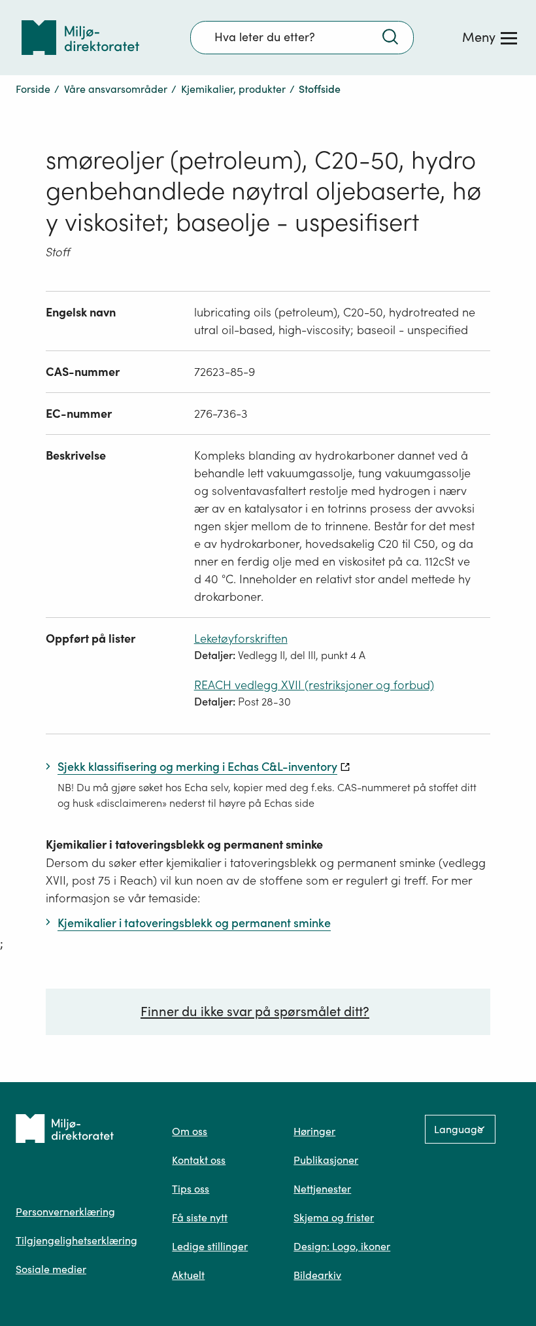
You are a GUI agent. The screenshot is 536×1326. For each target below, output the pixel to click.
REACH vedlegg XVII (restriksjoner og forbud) (314, 684)
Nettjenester (322, 1188)
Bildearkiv (317, 1275)
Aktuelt (188, 1275)
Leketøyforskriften (241, 638)
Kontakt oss (199, 1159)
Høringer (314, 1131)
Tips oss (190, 1188)
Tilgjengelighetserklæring (76, 1240)
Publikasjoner (325, 1159)
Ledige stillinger (210, 1246)
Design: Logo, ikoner (341, 1246)
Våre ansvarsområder (115, 88)
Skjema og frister (333, 1217)
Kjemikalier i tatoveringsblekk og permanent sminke (184, 844)
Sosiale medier (51, 1269)
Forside (33, 88)
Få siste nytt (199, 1217)
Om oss (189, 1131)
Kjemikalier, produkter (233, 88)
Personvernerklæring (65, 1211)
